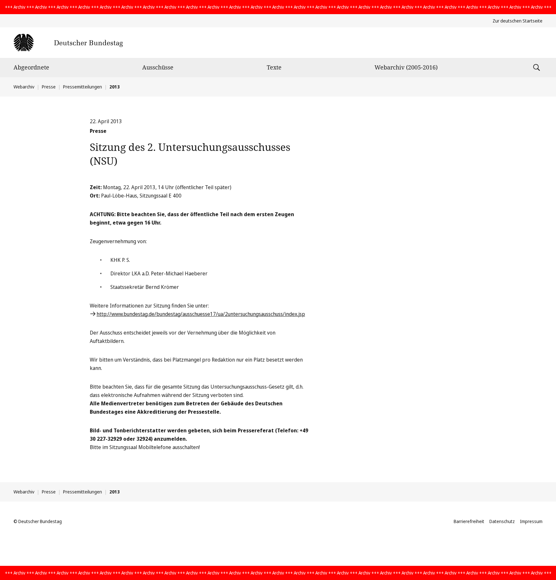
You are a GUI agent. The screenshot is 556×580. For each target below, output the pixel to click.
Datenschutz (502, 521)
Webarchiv (24, 87)
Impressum (531, 521)
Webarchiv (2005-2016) (406, 67)
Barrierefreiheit (469, 521)
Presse (49, 87)
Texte (274, 67)
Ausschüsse (157, 67)
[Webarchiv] (68, 42)
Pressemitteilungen (82, 87)
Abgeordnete (31, 67)
